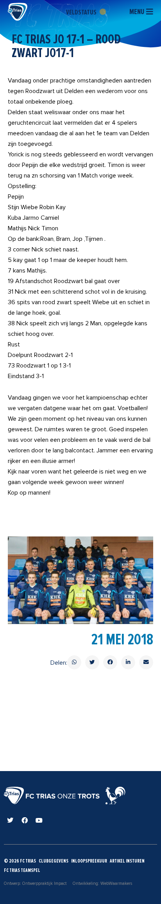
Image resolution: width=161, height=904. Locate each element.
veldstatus (82, 12)
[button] (74, 662)
